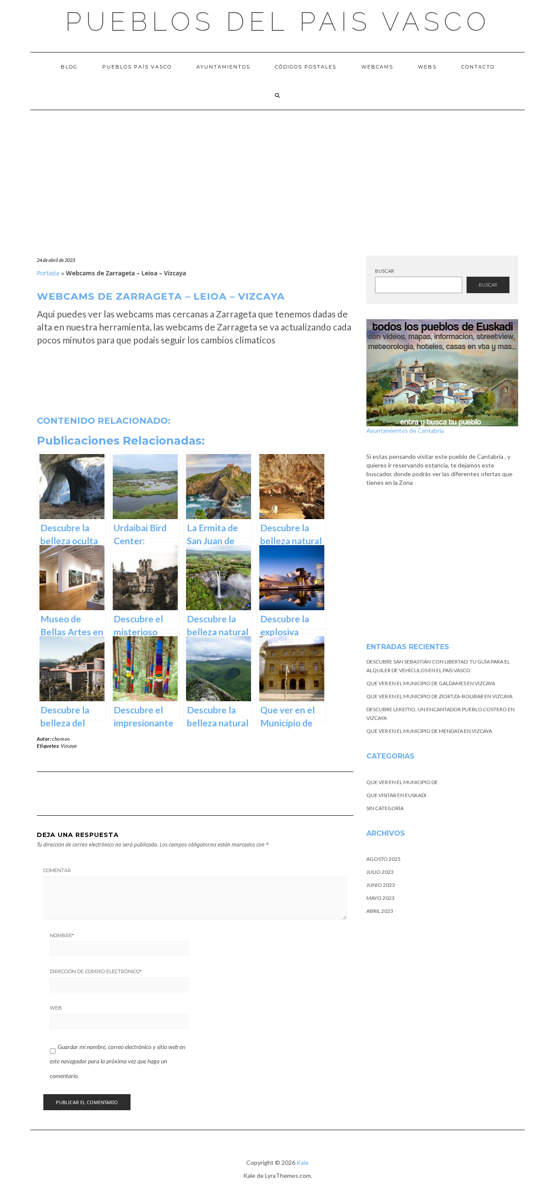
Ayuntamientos (223, 67)
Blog (69, 67)
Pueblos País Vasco (137, 67)
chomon (61, 739)
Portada (48, 273)
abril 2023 (379, 911)
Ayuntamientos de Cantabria (405, 430)
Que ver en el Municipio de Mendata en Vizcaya (429, 731)
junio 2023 (380, 885)
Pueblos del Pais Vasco (277, 22)
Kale (303, 1162)
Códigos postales (305, 67)
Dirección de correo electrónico (96, 971)
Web (56, 1008)
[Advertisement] (277, 175)
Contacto (478, 67)
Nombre (62, 935)
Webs (427, 67)
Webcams (377, 67)
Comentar (57, 870)
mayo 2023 (380, 898)
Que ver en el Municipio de (402, 782)
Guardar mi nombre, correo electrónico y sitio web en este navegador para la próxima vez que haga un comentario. (117, 1061)
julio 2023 (380, 872)
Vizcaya (69, 746)
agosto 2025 (383, 859)
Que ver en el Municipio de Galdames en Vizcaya (430, 683)
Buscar (384, 271)
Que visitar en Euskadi (396, 795)
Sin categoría (385, 808)
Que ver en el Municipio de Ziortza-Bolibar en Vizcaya (439, 696)
